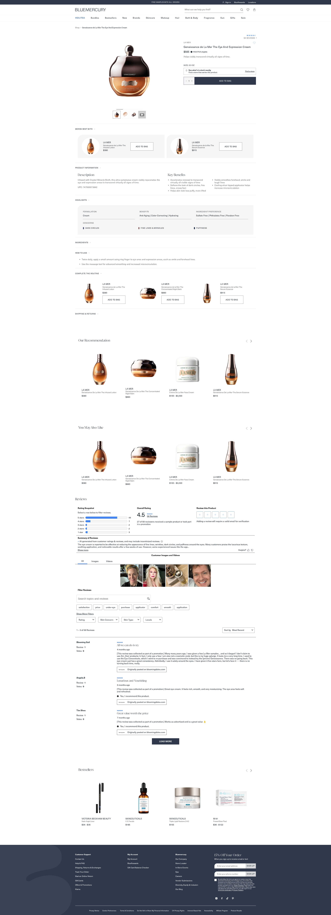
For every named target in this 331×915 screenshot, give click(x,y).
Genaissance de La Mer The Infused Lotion (114, 146)
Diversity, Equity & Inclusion (186, 885)
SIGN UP (251, 866)
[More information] (255, 38)
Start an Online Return (84, 876)
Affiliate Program (222, 911)
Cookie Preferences (109, 911)
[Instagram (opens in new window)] (216, 897)
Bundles (95, 18)
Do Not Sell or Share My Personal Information (153, 911)
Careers (178, 876)
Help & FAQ (80, 863)
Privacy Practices (239, 885)
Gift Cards (79, 880)
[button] (254, 9)
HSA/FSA (80, 18)
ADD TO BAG (142, 146)
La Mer (187, 42)
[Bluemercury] (90, 9)
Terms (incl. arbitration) (225, 890)
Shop (77, 28)
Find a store (250, 71)
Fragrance (209, 18)
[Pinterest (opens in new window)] (233, 897)
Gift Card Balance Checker (138, 867)
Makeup (165, 18)
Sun (222, 18)
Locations (252, 2)
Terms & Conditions (127, 911)
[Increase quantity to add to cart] (192, 81)
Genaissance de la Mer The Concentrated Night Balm (172, 288)
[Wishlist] (248, 9)
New (124, 18)
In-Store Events (181, 867)
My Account (132, 859)
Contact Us (79, 859)
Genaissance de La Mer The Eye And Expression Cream (104, 28)
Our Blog (179, 889)
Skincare (150, 18)
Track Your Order (82, 872)
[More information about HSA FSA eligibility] (191, 52)
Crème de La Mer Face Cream (181, 392)
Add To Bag (114, 299)
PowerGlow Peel (220, 821)
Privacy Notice (94, 911)
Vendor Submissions (183, 880)
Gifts (232, 18)
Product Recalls (236, 911)
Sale (243, 18)
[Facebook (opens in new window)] (222, 897)
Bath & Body (191, 18)
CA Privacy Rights (178, 911)
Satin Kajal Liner (88, 821)
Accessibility (208, 911)
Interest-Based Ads (194, 911)
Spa (177, 872)
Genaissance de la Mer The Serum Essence (203, 146)
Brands (136, 18)
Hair (177, 18)
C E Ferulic (130, 821)
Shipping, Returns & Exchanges (88, 867)
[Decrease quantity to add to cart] (185, 81)
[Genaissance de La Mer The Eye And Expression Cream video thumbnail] (142, 115)
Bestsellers (111, 18)
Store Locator (181, 863)
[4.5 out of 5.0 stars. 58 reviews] (251, 35)
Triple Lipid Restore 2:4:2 (179, 821)
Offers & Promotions (83, 885)
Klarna (77, 889)
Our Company (181, 859)
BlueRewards (239, 2)
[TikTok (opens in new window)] (227, 897)
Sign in (228, 2)
